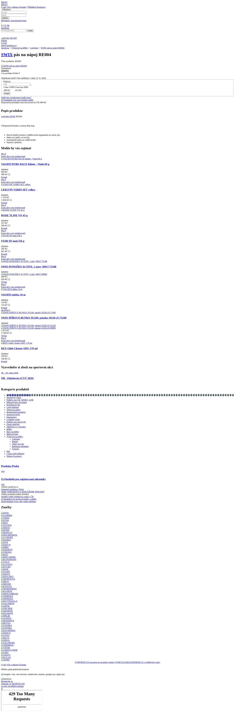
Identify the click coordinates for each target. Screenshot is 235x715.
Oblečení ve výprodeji (16, 427)
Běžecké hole (12, 434)
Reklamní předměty (20, 446)
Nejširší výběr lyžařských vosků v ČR (17, 496)
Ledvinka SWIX (8, 116)
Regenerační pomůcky (16, 412)
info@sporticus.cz (9, 45)
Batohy (15, 441)
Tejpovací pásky (14, 410)
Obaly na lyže (18, 444)
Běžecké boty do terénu (17, 402)
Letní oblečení (13, 407)
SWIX (7, 54)
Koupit (4, 177)
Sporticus (5, 48)
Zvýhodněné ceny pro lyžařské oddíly (17, 100)
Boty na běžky (13, 432)
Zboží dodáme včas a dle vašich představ (18, 501)
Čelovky (15, 449)
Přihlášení (32, 7)
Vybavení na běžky (19, 48)
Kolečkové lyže (13, 405)
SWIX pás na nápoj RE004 (52, 48)
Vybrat (4, 282)
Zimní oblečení (13, 424)
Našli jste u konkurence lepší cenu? (16, 97)
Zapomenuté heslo (18, 20)
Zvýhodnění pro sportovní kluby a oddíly (18, 499)
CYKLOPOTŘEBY (15, 454)
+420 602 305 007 (9, 38)
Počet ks (6, 81)
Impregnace (12, 417)
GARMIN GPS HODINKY (19, 395)
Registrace (41, 7)
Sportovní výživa (14, 397)
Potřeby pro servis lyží (16, 422)
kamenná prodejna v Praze (12, 489)
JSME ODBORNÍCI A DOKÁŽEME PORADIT (22, 492)
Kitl (8, 451)
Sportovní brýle (13, 414)
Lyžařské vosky (13, 419)
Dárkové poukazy (14, 456)
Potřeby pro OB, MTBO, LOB (20, 400)
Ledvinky (34, 48)
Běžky (9, 429)
